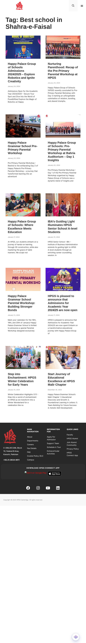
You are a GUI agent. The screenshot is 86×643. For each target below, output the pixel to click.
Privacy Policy (73, 449)
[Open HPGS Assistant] (75, 637)
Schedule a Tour (54, 447)
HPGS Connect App (72, 454)
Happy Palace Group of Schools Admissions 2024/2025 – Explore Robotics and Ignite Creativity (22, 72)
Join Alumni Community (72, 443)
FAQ (28, 452)
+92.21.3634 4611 (11, 460)
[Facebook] (28, 488)
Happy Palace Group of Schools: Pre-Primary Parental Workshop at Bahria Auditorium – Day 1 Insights (62, 151)
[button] (82, 6)
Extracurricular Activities (53, 452)
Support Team (53, 443)
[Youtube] (48, 488)
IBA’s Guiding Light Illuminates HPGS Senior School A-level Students (62, 227)
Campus (30, 460)
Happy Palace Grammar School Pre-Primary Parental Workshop (22, 148)
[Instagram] (38, 488)
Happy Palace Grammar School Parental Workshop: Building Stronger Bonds (21, 303)
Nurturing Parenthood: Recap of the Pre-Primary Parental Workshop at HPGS (63, 71)
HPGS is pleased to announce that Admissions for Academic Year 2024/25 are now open (62, 303)
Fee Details (31, 448)
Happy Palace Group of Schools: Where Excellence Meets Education (22, 227)
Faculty (70, 435)
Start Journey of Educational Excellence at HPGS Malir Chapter (61, 379)
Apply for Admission (51, 438)
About (29, 437)
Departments (32, 441)
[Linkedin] (58, 488)
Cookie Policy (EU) (35, 456)
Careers (30, 444)
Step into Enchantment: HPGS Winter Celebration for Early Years (22, 379)
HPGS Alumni (72, 438)
